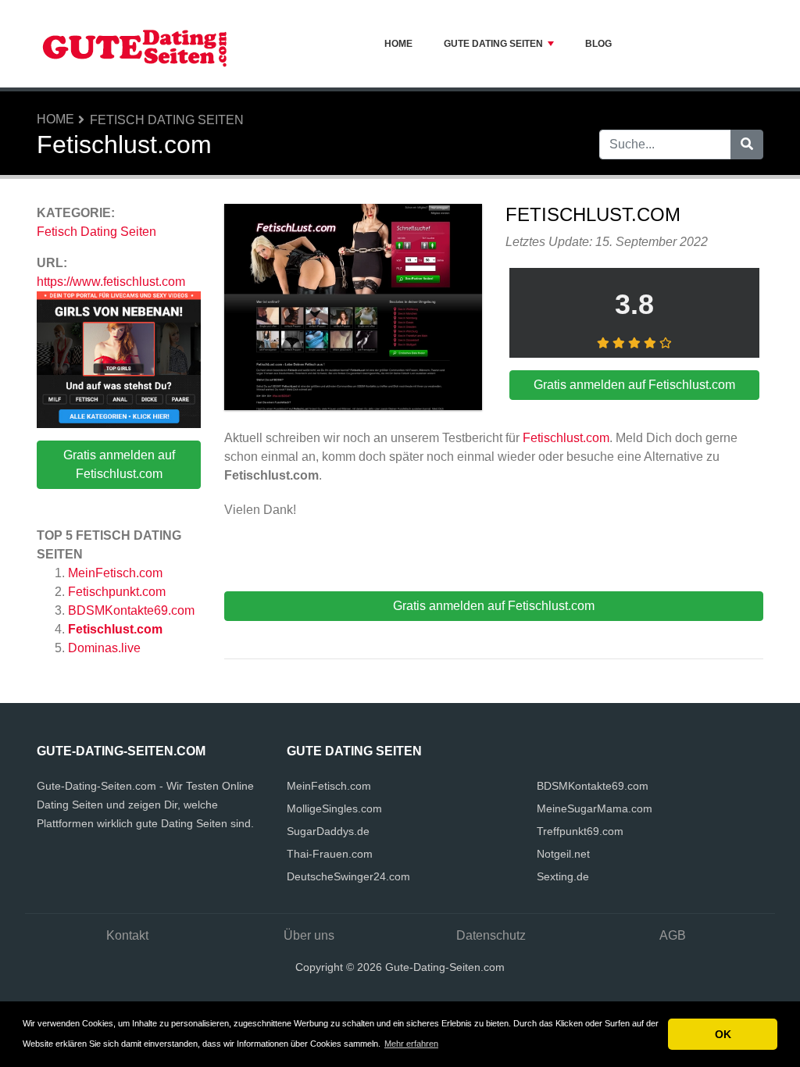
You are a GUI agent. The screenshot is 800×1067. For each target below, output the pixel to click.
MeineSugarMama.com (594, 808)
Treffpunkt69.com (580, 831)
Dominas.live (104, 648)
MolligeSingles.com (334, 808)
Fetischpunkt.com (117, 591)
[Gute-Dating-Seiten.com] (134, 43)
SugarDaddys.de (328, 831)
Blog (598, 43)
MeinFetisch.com (115, 573)
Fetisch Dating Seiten (167, 120)
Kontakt (127, 935)
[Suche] (746, 144)
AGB (672, 935)
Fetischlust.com (115, 629)
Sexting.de (563, 876)
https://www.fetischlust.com (111, 281)
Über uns (309, 935)
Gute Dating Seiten (493, 43)
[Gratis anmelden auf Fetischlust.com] (353, 309)
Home (398, 43)
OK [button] (723, 1034)
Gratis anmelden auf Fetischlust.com (119, 464)
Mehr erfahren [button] (411, 1043)
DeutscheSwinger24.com (348, 876)
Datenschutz (491, 935)
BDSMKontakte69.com (131, 610)
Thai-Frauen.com (330, 854)
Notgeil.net (563, 854)
